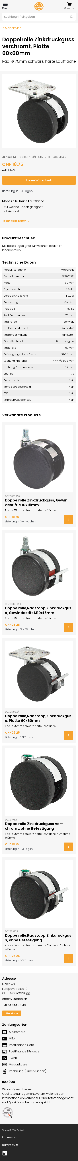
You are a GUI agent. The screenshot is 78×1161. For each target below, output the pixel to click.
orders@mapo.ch (14, 999)
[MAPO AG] (39, 6)
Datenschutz (10, 1145)
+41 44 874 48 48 (14, 1005)
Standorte (12, 1013)
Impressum (9, 1137)
